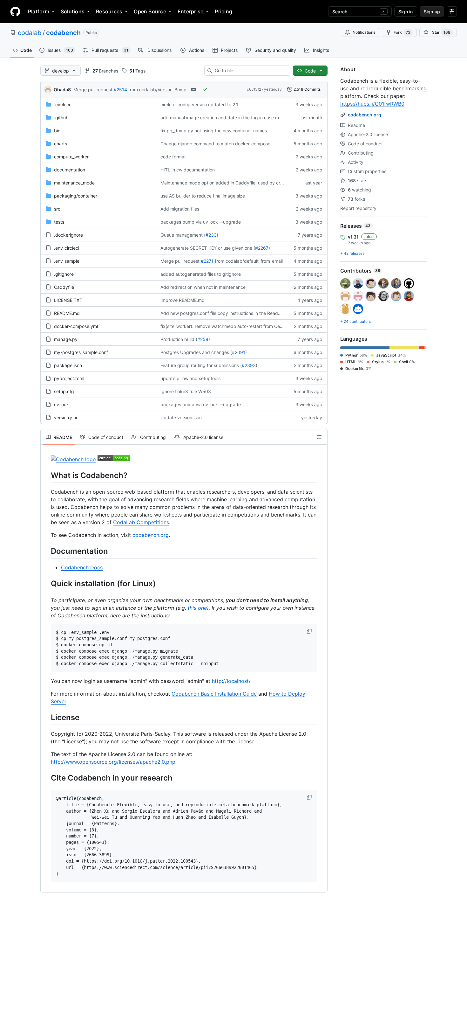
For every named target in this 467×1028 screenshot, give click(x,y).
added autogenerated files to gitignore (200, 274)
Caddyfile (64, 287)
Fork (402, 32)
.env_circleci (66, 248)
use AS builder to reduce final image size (202, 195)
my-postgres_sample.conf (81, 352)
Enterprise (190, 11)
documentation (69, 169)
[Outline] (319, 437)
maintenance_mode (74, 182)
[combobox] (250, 70)
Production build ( (178, 339)
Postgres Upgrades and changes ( (196, 352)
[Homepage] (15, 11)
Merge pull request (92, 89)
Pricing (223, 11)
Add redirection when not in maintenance (203, 287)
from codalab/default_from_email (249, 261)
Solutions (73, 11)
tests (59, 222)
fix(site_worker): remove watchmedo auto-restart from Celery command (234, 326)
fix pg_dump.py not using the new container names (213, 130)
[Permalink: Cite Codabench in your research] (46, 777)
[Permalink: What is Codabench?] (46, 475)
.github (61, 117)
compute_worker (71, 156)
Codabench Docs (82, 567)
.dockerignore (68, 235)
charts (60, 143)
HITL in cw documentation (187, 169)
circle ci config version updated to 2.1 (199, 104)
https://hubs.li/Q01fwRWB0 (372, 104)
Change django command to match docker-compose (215, 143)
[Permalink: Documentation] (46, 550)
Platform (38, 11)
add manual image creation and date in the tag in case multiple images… (235, 117)
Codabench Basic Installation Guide (214, 694)
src (57, 209)
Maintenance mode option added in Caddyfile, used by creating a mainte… (238, 182)
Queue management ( (183, 235)
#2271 (207, 261)
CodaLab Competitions (141, 522)
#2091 (238, 352)
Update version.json (181, 417)
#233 (211, 235)
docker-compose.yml (76, 326)
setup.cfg (64, 391)
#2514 (120, 89)
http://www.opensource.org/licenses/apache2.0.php (113, 762)
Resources (109, 11)
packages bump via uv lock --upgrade (200, 222)
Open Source (150, 11)
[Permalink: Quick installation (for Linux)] (46, 583)
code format (173, 156)
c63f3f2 (254, 89)
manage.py (66, 339)
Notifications (364, 32)
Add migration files (179, 209)
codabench (63, 33)
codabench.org (150, 535)
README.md (67, 313)
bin (57, 130)
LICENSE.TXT (68, 300)
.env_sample (66, 261)
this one (197, 608)
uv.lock (61, 404)
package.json (68, 365)
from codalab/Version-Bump (157, 89)
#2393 (249, 365)
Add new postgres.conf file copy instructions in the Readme (222, 313)
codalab (29, 33)
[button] (310, 631)
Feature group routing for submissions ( (201, 365)
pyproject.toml (69, 378)
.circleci (62, 104)
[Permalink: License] (46, 717)
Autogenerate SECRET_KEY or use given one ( (207, 248)
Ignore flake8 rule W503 (185, 391)
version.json (66, 417)
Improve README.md (182, 300)
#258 (202, 339)
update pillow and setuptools (190, 378)
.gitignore (64, 274)
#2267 (261, 248)
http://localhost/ (231, 681)
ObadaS (62, 89)
